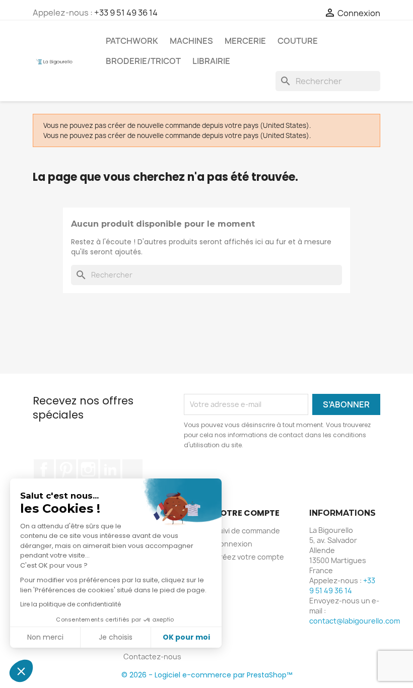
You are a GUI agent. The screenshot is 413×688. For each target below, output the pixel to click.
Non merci (45, 637)
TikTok (132, 469)
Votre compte (247, 513)
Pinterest (66, 469)
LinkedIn (110, 469)
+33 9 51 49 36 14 (126, 12)
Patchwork (132, 40)
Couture (298, 40)
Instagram (88, 469)
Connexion (233, 543)
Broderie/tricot (143, 60)
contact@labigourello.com (354, 621)
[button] (21, 671)
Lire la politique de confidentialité (70, 604)
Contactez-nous (152, 656)
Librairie (211, 60)
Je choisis (115, 637)
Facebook (44, 469)
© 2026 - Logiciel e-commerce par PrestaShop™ (206, 675)
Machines (191, 40)
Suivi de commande (247, 530)
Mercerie (245, 40)
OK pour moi (186, 637)
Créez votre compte (249, 557)
